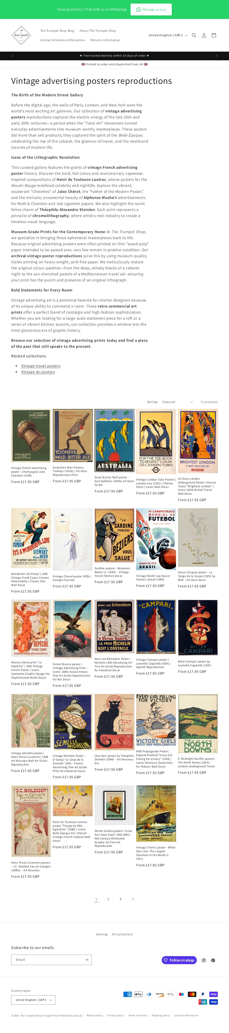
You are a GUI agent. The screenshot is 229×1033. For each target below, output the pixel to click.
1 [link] (96, 899)
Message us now (154, 9)
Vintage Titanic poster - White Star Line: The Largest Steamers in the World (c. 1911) (155, 853)
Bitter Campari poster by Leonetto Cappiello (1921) (195, 663)
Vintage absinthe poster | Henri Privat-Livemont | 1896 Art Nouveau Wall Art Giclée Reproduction (29, 758)
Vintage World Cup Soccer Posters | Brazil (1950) (153, 578)
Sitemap (102, 934)
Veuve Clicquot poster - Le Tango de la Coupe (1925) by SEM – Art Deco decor (196, 576)
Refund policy (95, 1015)
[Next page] (133, 899)
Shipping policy (161, 1015)
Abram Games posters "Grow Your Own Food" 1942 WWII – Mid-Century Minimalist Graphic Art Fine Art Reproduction (113, 838)
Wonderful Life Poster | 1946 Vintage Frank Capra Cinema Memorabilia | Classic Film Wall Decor (30, 579)
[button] (194, 35)
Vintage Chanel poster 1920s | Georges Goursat (72, 578)
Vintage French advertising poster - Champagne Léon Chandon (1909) (29, 471)
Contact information (186, 1015)
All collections (122, 934)
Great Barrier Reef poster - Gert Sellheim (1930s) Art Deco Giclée (114, 481)
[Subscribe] (86, 960)
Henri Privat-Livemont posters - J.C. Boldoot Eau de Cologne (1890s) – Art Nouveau (31, 866)
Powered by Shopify (71, 1015)
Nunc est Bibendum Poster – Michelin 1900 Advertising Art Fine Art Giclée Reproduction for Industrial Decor (113, 664)
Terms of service (137, 1015)
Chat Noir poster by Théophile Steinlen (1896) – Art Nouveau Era (114, 759)
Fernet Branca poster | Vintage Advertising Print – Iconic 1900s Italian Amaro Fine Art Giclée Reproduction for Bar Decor (71, 671)
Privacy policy (115, 1015)
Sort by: (152, 402)
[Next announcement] (216, 56)
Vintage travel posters (40, 365)
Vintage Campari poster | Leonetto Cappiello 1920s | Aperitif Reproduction (153, 663)
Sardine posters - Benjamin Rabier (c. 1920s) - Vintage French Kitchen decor (112, 572)
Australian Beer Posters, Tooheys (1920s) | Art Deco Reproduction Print (70, 471)
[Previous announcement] (13, 56)
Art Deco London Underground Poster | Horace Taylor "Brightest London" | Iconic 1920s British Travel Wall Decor (197, 486)
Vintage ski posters (38, 371)
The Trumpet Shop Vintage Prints (39, 1015)
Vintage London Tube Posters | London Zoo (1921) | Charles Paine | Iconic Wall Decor (156, 483)
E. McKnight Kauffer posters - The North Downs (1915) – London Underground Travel (197, 762)
